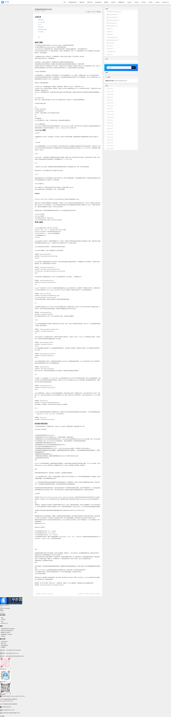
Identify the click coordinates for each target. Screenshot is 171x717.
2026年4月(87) (110, 100)
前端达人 (43, 11)
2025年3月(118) (110, 137)
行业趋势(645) (110, 31)
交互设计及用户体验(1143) (112, 37)
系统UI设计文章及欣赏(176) (112, 17)
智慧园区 (3, 647)
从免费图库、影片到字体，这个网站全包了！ (45, 593)
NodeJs (39, 24)
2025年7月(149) (110, 125)
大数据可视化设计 (72, 2)
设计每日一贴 (4, 623)
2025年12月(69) (110, 111)
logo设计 (129, 2)
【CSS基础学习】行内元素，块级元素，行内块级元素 (88, 593)
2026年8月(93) (110, 88)
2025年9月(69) (110, 120)
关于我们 (143, 2)
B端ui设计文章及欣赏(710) (112, 14)
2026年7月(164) (110, 91)
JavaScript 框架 (41, 22)
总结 (39, 37)
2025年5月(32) (110, 131)
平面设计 (136, 2)
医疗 (2, 643)
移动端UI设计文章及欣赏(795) (113, 20)
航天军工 (6, 641)
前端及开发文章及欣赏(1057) (113, 40)
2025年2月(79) (110, 140)
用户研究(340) (110, 48)
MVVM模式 (41, 31)
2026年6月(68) (110, 94)
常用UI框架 (40, 27)
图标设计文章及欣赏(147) (112, 23)
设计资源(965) (110, 34)
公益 (2, 621)
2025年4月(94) (110, 134)
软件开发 (113, 2)
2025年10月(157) (110, 117)
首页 (65, 2)
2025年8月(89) (110, 122)
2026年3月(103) (110, 103)
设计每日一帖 (165, 2)
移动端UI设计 (98, 2)
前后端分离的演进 (42, 29)
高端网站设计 (121, 2)
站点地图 (2, 716)
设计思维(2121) (110, 45)
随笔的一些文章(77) (111, 43)
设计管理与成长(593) (111, 51)
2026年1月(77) (110, 108)
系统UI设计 (90, 2)
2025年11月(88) (110, 114)
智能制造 (6, 645)
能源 (2, 645)
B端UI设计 (82, 2)
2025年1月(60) (110, 142)
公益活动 (157, 2)
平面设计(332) (110, 28)
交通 (5, 643)
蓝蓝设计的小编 (109, 80)
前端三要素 (40, 19)
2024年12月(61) (110, 145)
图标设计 (106, 2)
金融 (2, 641)
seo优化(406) (109, 54)
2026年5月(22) (110, 97)
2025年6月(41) (110, 128)
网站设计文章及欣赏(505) (112, 25)
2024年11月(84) (110, 148)
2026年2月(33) (110, 105)
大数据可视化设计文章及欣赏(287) (114, 11)
